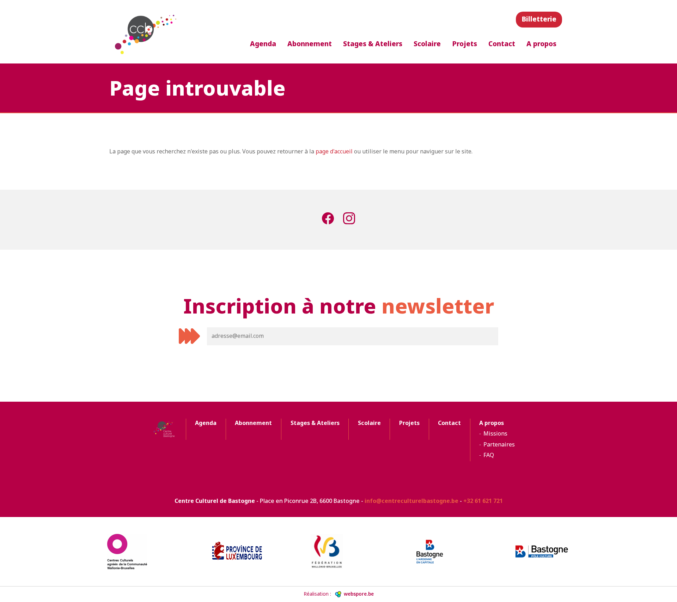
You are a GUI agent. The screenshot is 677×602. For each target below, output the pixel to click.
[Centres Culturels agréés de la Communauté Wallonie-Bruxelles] (135, 551)
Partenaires (499, 444)
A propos (541, 43)
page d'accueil (334, 151)
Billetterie (539, 19)
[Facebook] (328, 219)
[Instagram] (349, 219)
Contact (501, 43)
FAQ (488, 455)
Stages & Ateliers (372, 43)
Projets (464, 43)
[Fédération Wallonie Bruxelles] (338, 551)
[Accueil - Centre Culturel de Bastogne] (146, 31)
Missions (495, 433)
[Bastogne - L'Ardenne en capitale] (440, 551)
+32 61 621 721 (483, 501)
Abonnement (309, 43)
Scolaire (427, 43)
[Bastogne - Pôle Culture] (541, 551)
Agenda (263, 43)
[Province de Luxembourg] (237, 551)
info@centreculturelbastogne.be (411, 501)
